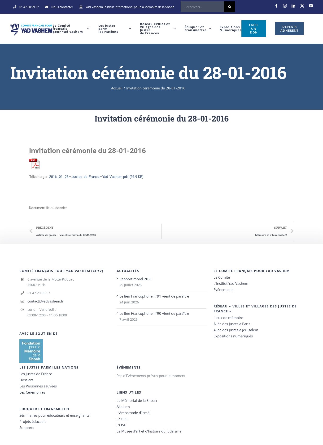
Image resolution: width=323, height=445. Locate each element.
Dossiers (26, 380)
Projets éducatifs (32, 421)
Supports (26, 427)
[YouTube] (311, 6)
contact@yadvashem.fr (45, 301)
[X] (302, 6)
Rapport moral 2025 (136, 279)
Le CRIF (122, 418)
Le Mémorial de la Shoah (137, 400)
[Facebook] (276, 6)
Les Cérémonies (32, 392)
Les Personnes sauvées (38, 386)
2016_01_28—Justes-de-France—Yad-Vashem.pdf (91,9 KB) (96, 177)
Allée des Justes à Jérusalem (236, 329)
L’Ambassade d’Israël (133, 412)
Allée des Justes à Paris (232, 323)
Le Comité (222, 277)
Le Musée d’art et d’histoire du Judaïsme (149, 431)
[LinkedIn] (293, 6)
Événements (223, 289)
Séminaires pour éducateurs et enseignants (54, 415)
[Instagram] (285, 6)
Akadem (123, 406)
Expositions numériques (233, 336)
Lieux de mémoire (228, 317)
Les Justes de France (35, 373)
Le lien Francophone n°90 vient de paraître (154, 313)
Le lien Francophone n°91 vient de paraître (154, 296)
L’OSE (121, 425)
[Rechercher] (208, 7)
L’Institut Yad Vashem (231, 283)
